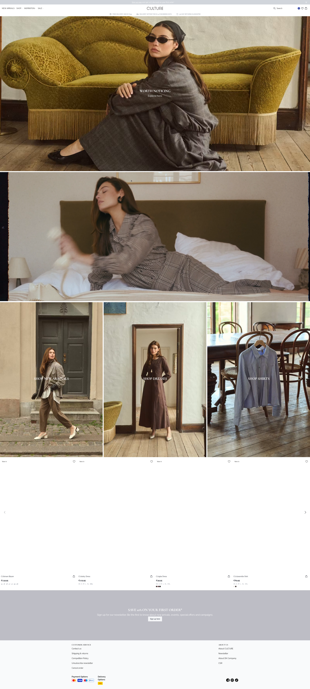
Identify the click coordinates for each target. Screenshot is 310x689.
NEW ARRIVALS (8, 8)
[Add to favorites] (74, 461)
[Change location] (299, 8)
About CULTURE (225, 648)
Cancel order (77, 668)
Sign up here (155, 619)
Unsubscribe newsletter (82, 663)
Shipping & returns (80, 653)
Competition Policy (80, 658)
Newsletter (223, 653)
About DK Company (227, 658)
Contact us (76, 648)
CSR (220, 663)
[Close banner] (306, 2)
